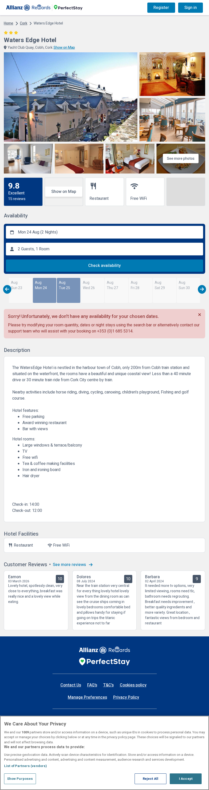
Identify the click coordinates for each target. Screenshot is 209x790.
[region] (104, 753)
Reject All (150, 778)
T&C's (108, 685)
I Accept (185, 778)
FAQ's (92, 685)
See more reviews (70, 565)
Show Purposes (20, 778)
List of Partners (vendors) (25, 765)
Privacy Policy (126, 697)
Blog (99, 8)
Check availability (104, 266)
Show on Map (63, 192)
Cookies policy (133, 685)
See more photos (180, 158)
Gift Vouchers (124, 8)
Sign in (190, 8)
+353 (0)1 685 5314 (115, 331)
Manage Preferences (87, 697)
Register (161, 8)
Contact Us (70, 685)
